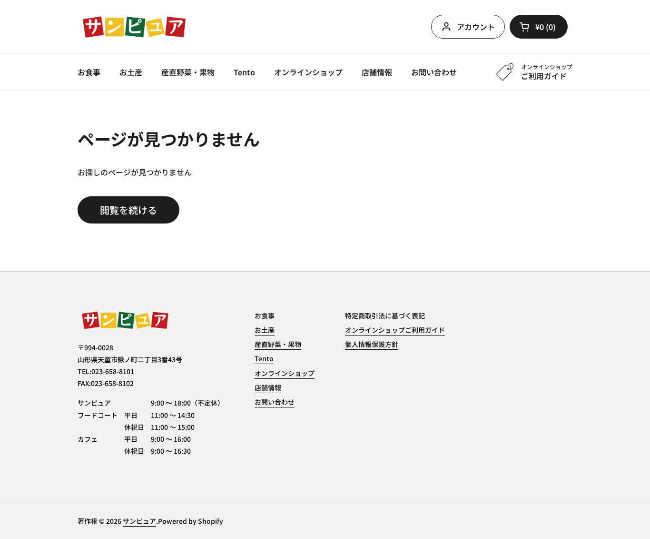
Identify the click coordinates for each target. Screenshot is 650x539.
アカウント (476, 26)
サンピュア (139, 521)
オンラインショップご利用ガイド (395, 330)
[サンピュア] (134, 26)
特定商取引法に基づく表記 (385, 315)
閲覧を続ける (128, 210)
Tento (264, 358)
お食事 (265, 315)
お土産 (265, 330)
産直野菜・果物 (278, 344)
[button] (539, 27)
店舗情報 (268, 387)
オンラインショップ (285, 373)
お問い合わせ (275, 402)
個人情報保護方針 (371, 344)
